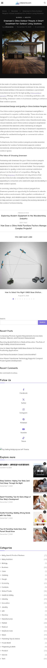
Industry (24, 599)
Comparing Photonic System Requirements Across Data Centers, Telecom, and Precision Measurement (21, 337)
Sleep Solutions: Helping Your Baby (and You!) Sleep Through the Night (15, 482)
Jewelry (24, 607)
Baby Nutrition (24, 559)
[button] (2, 271)
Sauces (24, 655)
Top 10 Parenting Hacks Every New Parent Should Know (13, 530)
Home (4, 11)
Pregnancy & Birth (24, 647)
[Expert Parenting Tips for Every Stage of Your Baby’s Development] (40, 502)
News (24, 635)
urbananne (9, 27)
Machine (24, 615)
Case (24, 571)
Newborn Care (24, 631)
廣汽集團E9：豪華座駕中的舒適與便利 (14, 465)
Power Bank (24, 643)
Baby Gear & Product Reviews (24, 555)
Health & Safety (24, 595)
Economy (24, 583)
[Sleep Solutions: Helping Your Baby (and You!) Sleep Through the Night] (40, 486)
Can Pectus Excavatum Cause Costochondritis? (18, 354)
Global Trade (24, 591)
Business (15, 11)
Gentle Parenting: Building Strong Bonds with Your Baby (15, 514)
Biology (24, 563)
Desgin (24, 579)
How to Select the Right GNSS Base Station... (23, 292)
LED (24, 611)
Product (24, 651)
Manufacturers (24, 619)
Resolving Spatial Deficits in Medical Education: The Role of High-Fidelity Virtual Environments (22, 343)
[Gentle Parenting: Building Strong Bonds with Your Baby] (40, 519)
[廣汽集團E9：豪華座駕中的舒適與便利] (40, 470)
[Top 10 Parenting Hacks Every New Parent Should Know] (40, 535)
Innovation (24, 603)
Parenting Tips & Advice (24, 639)
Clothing (24, 575)
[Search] (45, 3)
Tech (24, 659)
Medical (24, 627)
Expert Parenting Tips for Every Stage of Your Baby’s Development (15, 498)
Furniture (24, 587)
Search (2, 319)
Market (24, 623)
